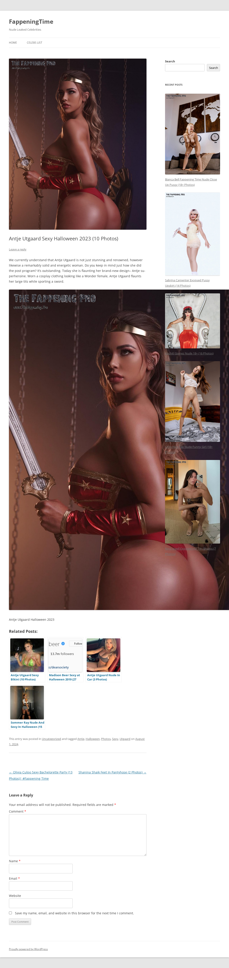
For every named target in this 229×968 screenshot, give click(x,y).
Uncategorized (51, 739)
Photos (106, 739)
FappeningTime (31, 21)
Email (14, 878)
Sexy (115, 739)
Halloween (93, 739)
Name (15, 861)
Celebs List (34, 42)
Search (170, 61)
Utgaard (125, 739)
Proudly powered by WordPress (28, 949)
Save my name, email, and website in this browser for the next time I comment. (74, 913)
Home (13, 42)
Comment (17, 811)
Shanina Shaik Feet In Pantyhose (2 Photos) (112, 772)
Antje (80, 739)
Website (15, 896)
